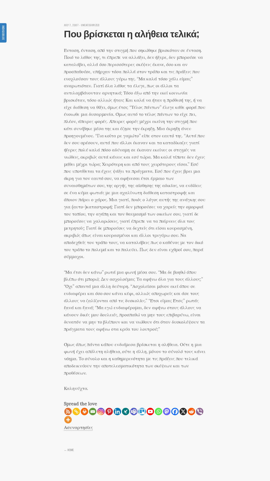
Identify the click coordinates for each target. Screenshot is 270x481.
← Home (69, 450)
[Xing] (125, 411)
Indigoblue (3, 32)
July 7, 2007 (71, 25)
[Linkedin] (117, 411)
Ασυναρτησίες (78, 427)
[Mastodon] (166, 411)
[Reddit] (191, 411)
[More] (68, 419)
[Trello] (142, 411)
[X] (183, 411)
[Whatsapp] (158, 411)
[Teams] (134, 411)
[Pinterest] (109, 411)
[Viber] (199, 411)
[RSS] (68, 411)
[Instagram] (101, 411)
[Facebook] (175, 411)
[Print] (84, 411)
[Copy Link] (76, 411)
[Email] (92, 411)
